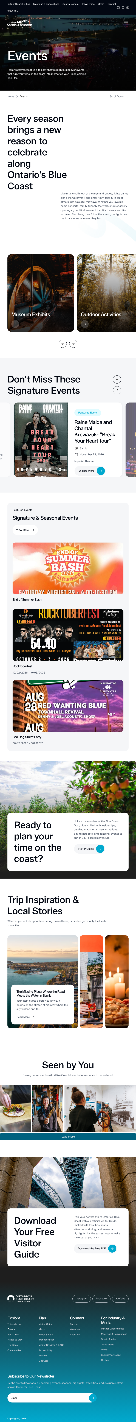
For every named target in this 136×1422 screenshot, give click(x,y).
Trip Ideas (12, 1345)
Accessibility (45, 1350)
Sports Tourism (70, 4)
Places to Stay (14, 1339)
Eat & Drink (13, 1334)
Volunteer (75, 1329)
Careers (74, 1324)
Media (101, 4)
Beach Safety (46, 1334)
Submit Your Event (111, 1355)
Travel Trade (88, 4)
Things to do (14, 1324)
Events (11, 1329)
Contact (111, 4)
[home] (20, 22)
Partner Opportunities (18, 4)
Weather (43, 1355)
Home (10, 96)
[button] (125, 22)
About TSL (12, 10)
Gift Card (44, 1360)
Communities (14, 1350)
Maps (42, 1329)
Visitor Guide (45, 1324)
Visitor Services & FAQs (51, 1345)
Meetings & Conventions (46, 4)
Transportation (47, 1339)
